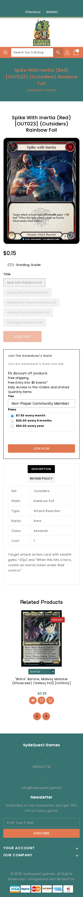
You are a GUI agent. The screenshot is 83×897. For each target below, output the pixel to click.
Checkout (33, 12)
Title (7, 274)
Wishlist (52, 12)
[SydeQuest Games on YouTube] (45, 5)
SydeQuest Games (41, 90)
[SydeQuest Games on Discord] (54, 5)
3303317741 (41, 766)
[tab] (41, 469)
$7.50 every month (30, 415)
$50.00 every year (30, 426)
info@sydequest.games (41, 787)
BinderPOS (66, 879)
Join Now (41, 448)
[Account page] (67, 52)
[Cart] (76, 52)
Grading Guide (28, 265)
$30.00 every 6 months (34, 420)
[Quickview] (33, 700)
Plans (12, 409)
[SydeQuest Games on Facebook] (28, 5)
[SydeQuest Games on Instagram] (37, 5)
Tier (11, 396)
